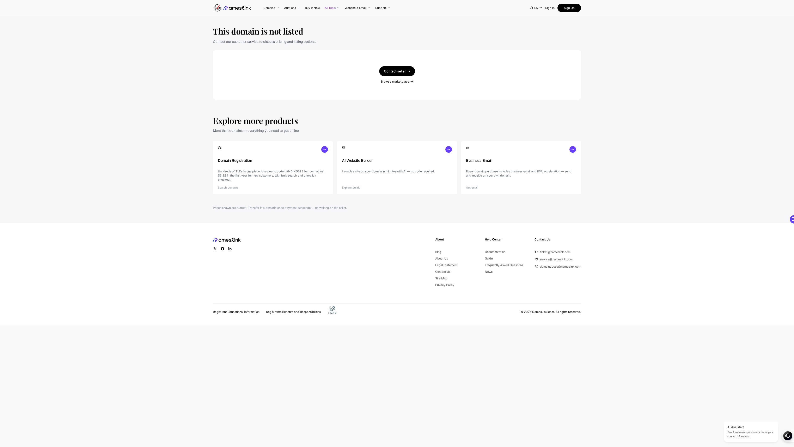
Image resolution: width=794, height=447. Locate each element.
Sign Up (569, 8)
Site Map (441, 278)
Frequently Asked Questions (504, 265)
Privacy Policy (444, 285)
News (489, 271)
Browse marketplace (395, 81)
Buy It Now (312, 8)
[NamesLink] (237, 8)
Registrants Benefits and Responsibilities (293, 312)
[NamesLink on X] (215, 249)
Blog (438, 252)
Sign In (550, 8)
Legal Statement (446, 265)
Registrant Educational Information (236, 312)
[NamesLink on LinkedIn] (230, 249)
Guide (489, 258)
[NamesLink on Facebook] (222, 249)
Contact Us (442, 271)
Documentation (495, 252)
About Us (441, 258)
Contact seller (395, 71)
